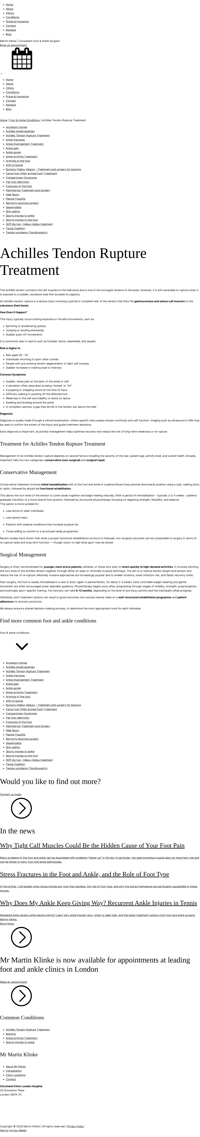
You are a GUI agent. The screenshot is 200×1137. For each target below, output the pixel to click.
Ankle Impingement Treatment (25, 144)
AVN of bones (14, 165)
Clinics (10, 13)
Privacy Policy (75, 1126)
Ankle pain (12, 148)
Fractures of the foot (19, 186)
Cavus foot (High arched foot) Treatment (31, 173)
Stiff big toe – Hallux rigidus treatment (29, 224)
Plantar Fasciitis (15, 198)
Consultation (14, 1070)
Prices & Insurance (17, 21)
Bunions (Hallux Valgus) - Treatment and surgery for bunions (43, 169)
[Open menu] (1, 73)
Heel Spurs (12, 194)
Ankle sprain (13, 152)
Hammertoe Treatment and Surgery (28, 190)
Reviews (11, 30)
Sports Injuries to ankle (20, 215)
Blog (8, 34)
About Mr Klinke (16, 1066)
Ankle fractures (15, 139)
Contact (11, 25)
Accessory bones (16, 127)
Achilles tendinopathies (20, 131)
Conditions (12, 17)
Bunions (11, 1033)
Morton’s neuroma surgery (22, 203)
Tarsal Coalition (15, 228)
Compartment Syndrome (21, 177)
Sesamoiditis (13, 207)
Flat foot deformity (17, 181)
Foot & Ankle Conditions (25, 120)
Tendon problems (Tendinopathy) (27, 232)
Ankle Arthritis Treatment (21, 156)
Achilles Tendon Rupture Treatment (28, 135)
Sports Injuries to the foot (22, 219)
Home (9, 4)
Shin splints (13, 211)
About (9, 8)
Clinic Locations (15, 1075)
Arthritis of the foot (18, 160)
